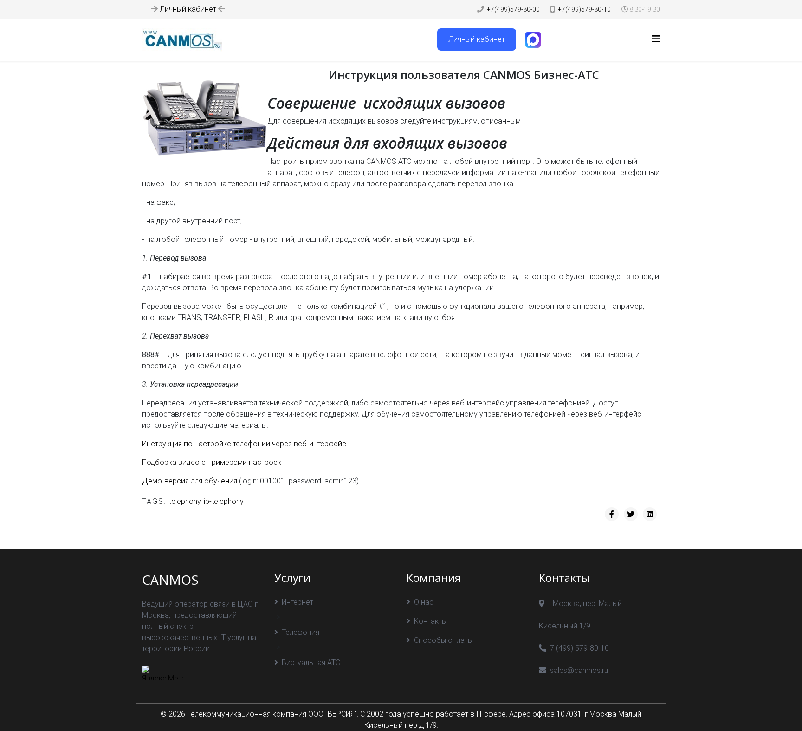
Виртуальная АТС (311, 662)
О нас (423, 602)
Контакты (430, 621)
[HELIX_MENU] (656, 39)
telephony (184, 501)
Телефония (300, 632)
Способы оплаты (443, 640)
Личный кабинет (188, 9)
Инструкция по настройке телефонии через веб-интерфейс (244, 443)
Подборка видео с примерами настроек (211, 462)
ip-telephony (224, 501)
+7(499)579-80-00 (513, 9)
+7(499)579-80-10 (584, 9)
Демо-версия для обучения (189, 480)
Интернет (297, 602)
